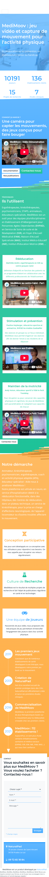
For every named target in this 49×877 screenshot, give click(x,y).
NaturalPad (42, 869)
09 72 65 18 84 (16, 859)
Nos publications (11, 176)
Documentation (10, 171)
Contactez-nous (31, 170)
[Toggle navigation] (5, 11)
